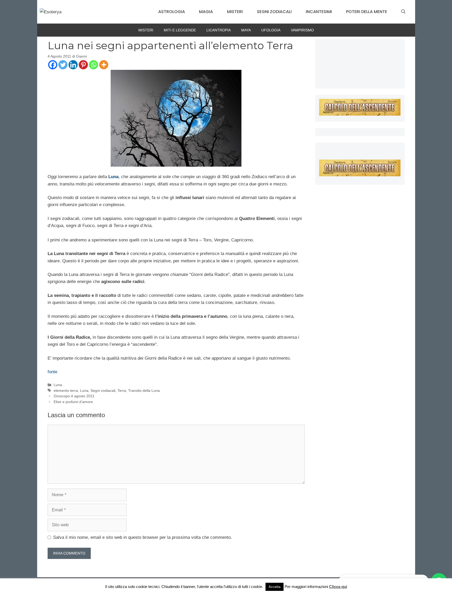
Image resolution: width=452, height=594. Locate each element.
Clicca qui (338, 586)
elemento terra (66, 390)
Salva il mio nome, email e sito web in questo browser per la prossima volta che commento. (142, 537)
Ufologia (270, 30)
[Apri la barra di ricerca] (403, 11)
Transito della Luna (144, 390)
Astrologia (171, 12)
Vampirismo (302, 30)
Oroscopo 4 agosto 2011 (74, 396)
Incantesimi (319, 12)
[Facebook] (52, 64)
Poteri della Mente (366, 12)
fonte (52, 371)
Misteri (235, 12)
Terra (121, 390)
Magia (206, 12)
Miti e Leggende (180, 30)
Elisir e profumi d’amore (73, 402)
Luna (113, 176)
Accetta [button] (274, 587)
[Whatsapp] (93, 64)
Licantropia (218, 30)
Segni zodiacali (274, 12)
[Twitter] (62, 64)
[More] (103, 64)
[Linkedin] (73, 64)
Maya (246, 30)
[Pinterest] (83, 64)
